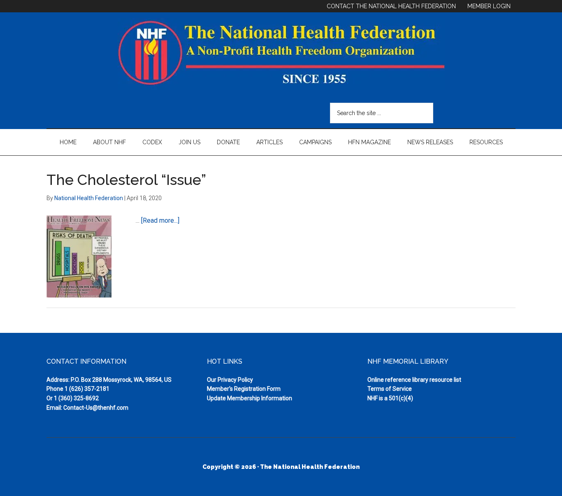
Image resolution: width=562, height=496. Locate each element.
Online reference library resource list (414, 379)
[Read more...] (160, 220)
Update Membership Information (249, 398)
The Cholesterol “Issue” (126, 179)
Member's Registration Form (244, 388)
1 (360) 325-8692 (76, 398)
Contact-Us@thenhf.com (95, 407)
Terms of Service (389, 388)
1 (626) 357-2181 (87, 388)
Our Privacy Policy (230, 379)
